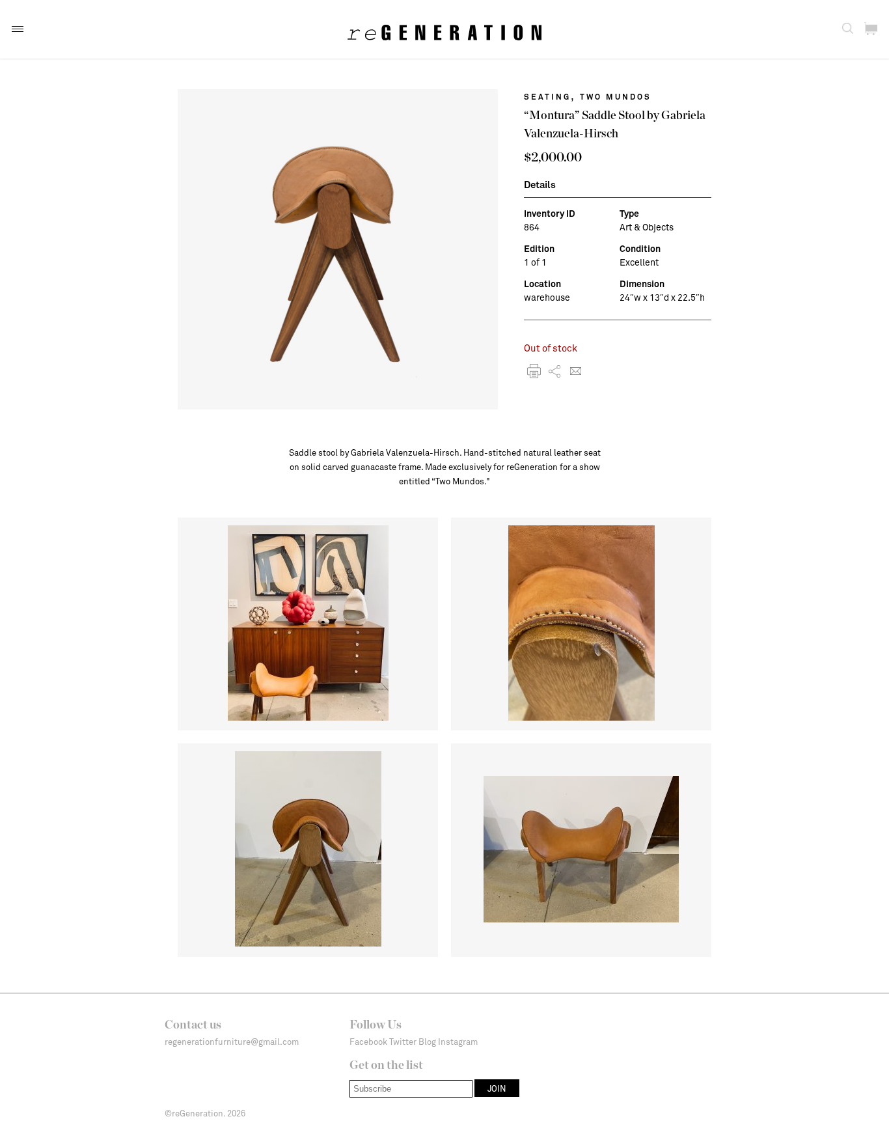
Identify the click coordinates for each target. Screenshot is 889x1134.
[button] (17, 29)
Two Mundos (615, 96)
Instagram (458, 1041)
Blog (427, 1041)
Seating (547, 96)
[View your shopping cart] (870, 28)
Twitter (403, 1041)
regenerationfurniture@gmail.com (232, 1041)
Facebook (368, 1041)
